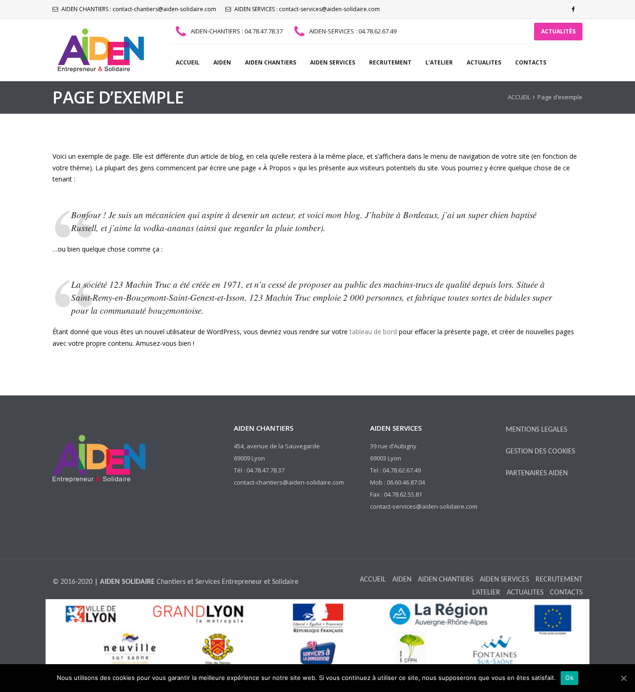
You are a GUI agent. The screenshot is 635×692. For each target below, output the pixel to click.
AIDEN (222, 62)
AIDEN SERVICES (332, 62)
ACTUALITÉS (558, 31)
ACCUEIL (187, 62)
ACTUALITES (484, 62)
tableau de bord (373, 331)
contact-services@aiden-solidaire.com (329, 9)
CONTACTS (530, 62)
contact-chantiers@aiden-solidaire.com (164, 9)
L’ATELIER (439, 62)
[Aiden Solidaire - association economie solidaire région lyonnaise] (99, 50)
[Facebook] (573, 9)
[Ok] (623, 678)
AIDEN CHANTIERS (270, 62)
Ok (569, 677)
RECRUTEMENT (390, 62)
